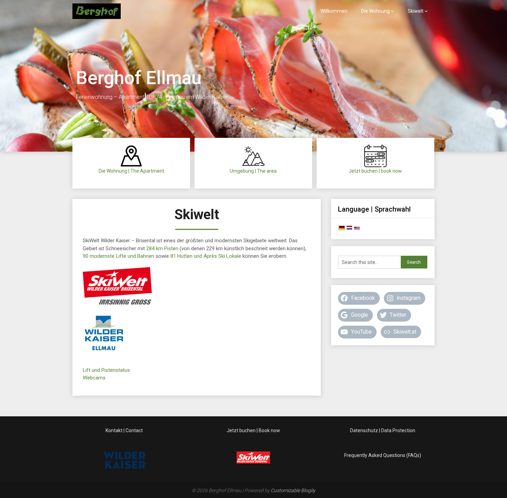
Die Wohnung (375, 11)
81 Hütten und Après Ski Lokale (205, 256)
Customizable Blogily (293, 490)
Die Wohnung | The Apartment (131, 171)
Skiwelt (416, 11)
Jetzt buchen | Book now (253, 430)
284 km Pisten (163, 248)
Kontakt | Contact (124, 430)
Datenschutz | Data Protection (382, 430)
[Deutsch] (342, 228)
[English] (357, 228)
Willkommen (333, 11)
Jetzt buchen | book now (375, 171)
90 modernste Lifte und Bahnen (118, 256)
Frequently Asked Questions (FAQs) (382, 455)
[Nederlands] (349, 228)
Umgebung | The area (253, 171)
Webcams (94, 378)
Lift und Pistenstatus (106, 370)
